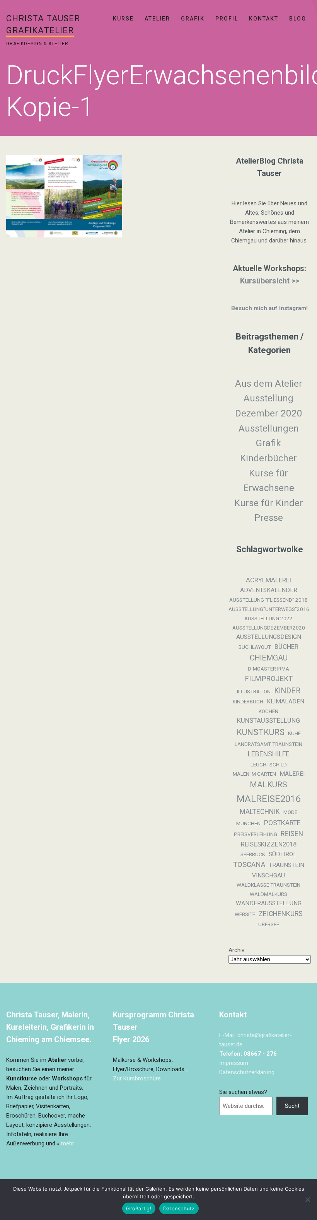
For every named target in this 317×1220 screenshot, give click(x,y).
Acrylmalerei (268, 580)
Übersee (268, 924)
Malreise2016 (268, 798)
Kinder (287, 690)
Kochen (268, 711)
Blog (297, 18)
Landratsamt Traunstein (268, 744)
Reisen (292, 834)
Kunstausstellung (268, 720)
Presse (268, 517)
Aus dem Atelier (268, 383)
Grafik (193, 18)
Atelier (157, 18)
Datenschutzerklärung (246, 1072)
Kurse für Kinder (268, 503)
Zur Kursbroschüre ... (139, 1078)
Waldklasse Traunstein (268, 885)
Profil (226, 18)
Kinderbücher (268, 458)
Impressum (233, 1063)
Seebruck (252, 854)
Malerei (292, 773)
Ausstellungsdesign (268, 636)
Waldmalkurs (268, 894)
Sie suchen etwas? (243, 1092)
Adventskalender (268, 590)
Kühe (294, 733)
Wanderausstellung (269, 903)
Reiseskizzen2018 (269, 844)
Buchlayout (255, 647)
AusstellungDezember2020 (268, 628)
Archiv (236, 950)
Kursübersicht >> (269, 280)
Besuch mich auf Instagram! (269, 308)
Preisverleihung (255, 834)
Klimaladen (285, 701)
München (248, 823)
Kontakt (263, 18)
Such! (292, 1105)
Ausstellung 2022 (268, 618)
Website (245, 914)
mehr (67, 1143)
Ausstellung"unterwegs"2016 (268, 609)
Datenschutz (179, 1208)
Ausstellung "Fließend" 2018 (268, 600)
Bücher (286, 646)
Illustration (254, 691)
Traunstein (286, 865)
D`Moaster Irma (268, 669)
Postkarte (282, 823)
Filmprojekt (269, 678)
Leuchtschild (269, 765)
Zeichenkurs (281, 914)
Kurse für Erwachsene (268, 481)
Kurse (123, 18)
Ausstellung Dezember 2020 (268, 406)
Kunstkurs (261, 732)
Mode (290, 812)
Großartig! (139, 1208)
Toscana (249, 864)
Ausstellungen (269, 428)
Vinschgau (268, 875)
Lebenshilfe (269, 754)
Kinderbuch (248, 702)
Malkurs (268, 784)
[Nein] (307, 1199)
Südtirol (283, 854)
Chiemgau (269, 658)
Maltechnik (260, 812)
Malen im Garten (254, 774)
